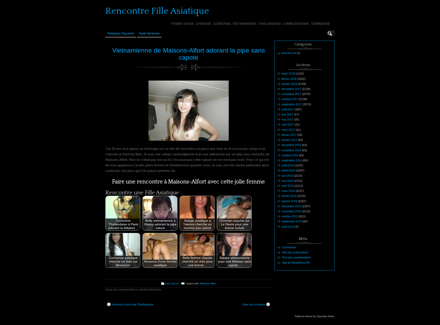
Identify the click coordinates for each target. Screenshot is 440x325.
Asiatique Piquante (120, 33)
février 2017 (289, 135)
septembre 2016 (292, 160)
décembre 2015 (291, 206)
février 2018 (289, 79)
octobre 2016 (290, 155)
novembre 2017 (291, 94)
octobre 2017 (290, 99)
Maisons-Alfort (208, 283)
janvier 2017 (289, 140)
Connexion (289, 247)
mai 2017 (287, 119)
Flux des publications (295, 252)
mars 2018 (288, 73)
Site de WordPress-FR (296, 262)
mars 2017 (288, 130)
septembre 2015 (292, 221)
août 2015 (288, 226)
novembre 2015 (291, 211)
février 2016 (289, 196)
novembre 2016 (291, 150)
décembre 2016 (291, 145)
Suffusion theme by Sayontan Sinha (314, 316)
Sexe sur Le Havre (253, 304)
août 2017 (288, 109)
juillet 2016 (288, 170)
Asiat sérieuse (149, 33)
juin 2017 (287, 114)
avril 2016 (288, 186)
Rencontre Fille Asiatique (157, 11)
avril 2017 (288, 124)
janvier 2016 (289, 201)
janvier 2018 (289, 84)
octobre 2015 (290, 216)
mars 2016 (288, 191)
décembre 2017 (291, 89)
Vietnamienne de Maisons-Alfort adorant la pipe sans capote (188, 54)
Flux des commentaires (296, 257)
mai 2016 (287, 180)
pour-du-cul (171, 283)
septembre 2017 (292, 104)
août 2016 (288, 165)
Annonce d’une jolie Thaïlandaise (133, 304)
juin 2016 (287, 175)
